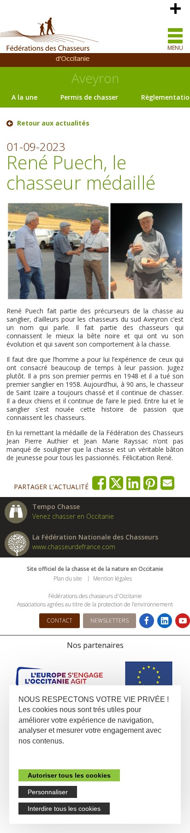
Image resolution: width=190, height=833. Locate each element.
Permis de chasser (89, 97)
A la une (24, 97)
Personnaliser (48, 792)
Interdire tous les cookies (64, 808)
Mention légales (112, 578)
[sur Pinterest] (150, 483)
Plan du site (67, 578)
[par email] (167, 483)
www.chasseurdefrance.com (73, 546)
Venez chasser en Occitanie (73, 516)
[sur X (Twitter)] (116, 483)
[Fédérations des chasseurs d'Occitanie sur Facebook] (146, 620)
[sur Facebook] (99, 483)
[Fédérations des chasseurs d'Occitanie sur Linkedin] (164, 620)
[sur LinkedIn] (133, 483)
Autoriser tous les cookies (69, 775)
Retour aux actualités (53, 123)
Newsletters (109, 620)
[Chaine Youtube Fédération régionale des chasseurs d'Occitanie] (182, 620)
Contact (59, 620)
